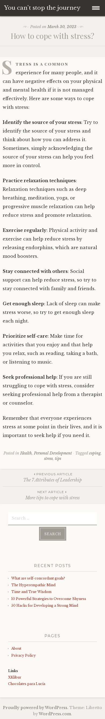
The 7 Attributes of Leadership (52, 477)
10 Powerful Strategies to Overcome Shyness (48, 599)
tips (58, 458)
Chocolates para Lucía (26, 684)
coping (95, 453)
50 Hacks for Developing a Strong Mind (44, 605)
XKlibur (14, 677)
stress (48, 458)
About (16, 648)
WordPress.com (55, 713)
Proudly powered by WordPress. (35, 707)
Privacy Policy (23, 655)
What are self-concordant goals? (38, 578)
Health (26, 453)
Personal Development (53, 453)
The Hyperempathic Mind (33, 585)
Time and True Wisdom (31, 592)
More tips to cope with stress (52, 495)
